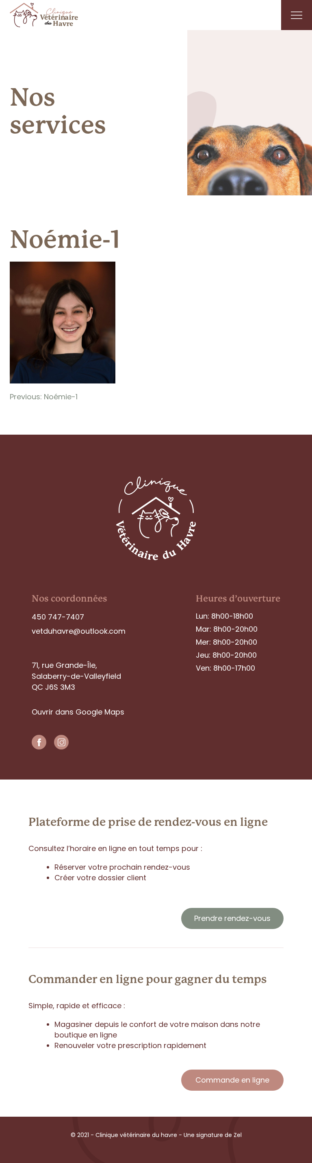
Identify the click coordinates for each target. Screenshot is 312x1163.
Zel (237, 1135)
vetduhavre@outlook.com (79, 631)
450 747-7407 (58, 617)
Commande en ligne (232, 1080)
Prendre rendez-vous (232, 918)
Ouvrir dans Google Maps (78, 712)
